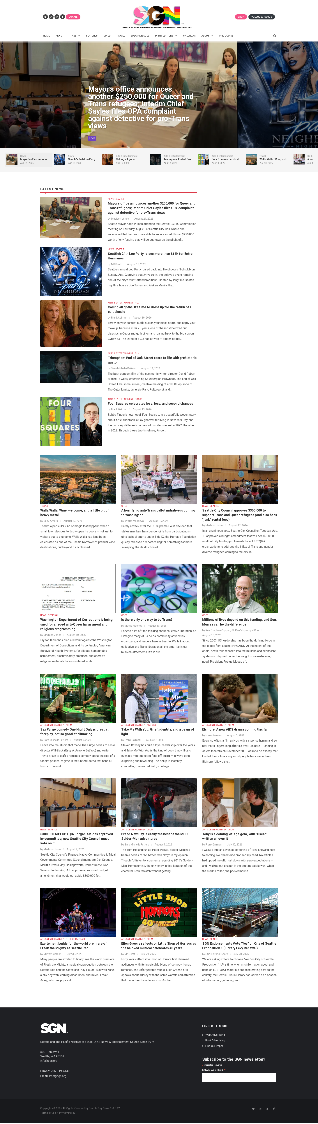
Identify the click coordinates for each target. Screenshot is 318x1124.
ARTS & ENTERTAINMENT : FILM (123, 302)
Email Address (214, 1070)
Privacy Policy (67, 1112)
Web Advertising (215, 1034)
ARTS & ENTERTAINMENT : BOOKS (125, 399)
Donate (73, 17)
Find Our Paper (214, 1046)
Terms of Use (48, 1112)
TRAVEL (44, 506)
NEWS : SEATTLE (116, 199)
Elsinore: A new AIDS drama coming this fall (235, 729)
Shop (241, 17)
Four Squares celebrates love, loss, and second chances (150, 403)
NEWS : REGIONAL (49, 615)
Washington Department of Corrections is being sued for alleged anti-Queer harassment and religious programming (76, 624)
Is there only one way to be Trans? (146, 619)
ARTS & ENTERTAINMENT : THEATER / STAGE (63, 939)
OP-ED (124, 506)
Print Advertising (215, 1040)
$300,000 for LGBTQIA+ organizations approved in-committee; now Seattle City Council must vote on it (76, 838)
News (92, 138)
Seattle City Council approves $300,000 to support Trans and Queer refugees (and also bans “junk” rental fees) (239, 514)
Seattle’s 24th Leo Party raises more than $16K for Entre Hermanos (138, 119)
